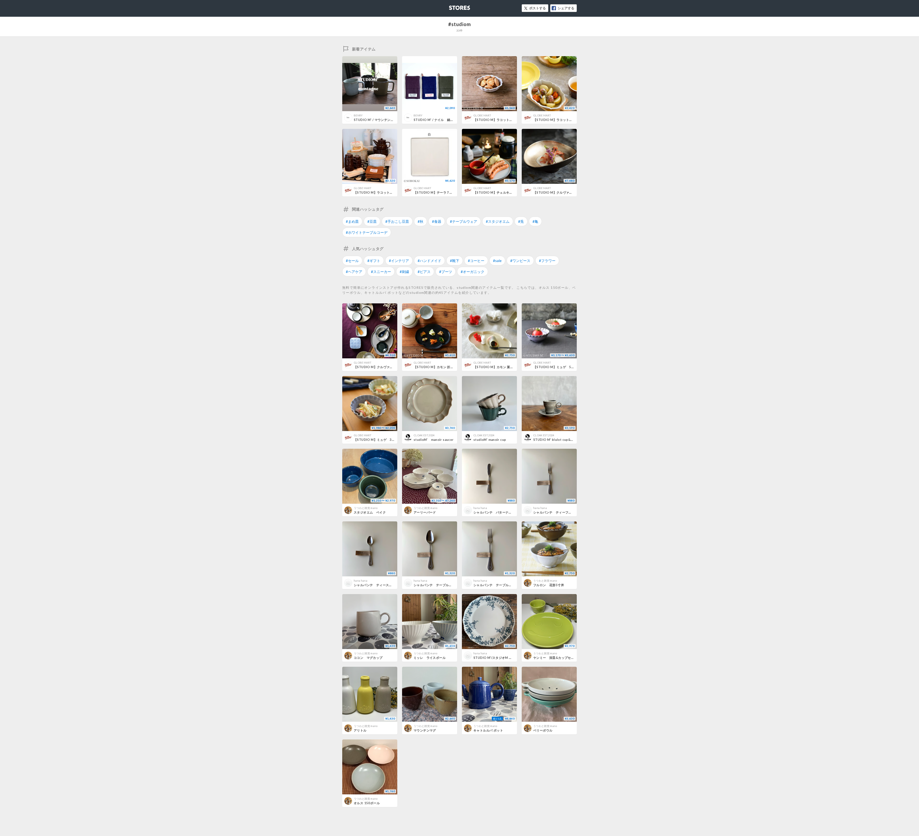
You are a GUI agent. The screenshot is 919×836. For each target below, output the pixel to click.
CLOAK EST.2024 (424, 435)
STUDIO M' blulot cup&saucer (557, 440)
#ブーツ (445, 271)
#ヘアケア (354, 271)
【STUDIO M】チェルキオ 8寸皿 (497, 192)
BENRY (358, 115)
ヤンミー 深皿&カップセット (555, 658)
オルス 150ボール (367, 803)
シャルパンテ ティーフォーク (555, 512)
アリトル (360, 730)
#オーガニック (472, 271)
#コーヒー (476, 260)
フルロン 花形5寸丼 (548, 585)
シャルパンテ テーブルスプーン (438, 585)
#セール (352, 260)
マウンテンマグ (425, 730)
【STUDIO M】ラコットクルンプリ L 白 (384, 192)
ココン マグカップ (368, 658)
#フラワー (547, 260)
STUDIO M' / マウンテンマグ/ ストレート (384, 120)
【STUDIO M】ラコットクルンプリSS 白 (504, 120)
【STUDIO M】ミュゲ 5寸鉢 (555, 367)
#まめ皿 (352, 221)
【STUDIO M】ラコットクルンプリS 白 (563, 120)
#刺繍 (404, 271)
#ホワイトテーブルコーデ (366, 232)
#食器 (436, 221)
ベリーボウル (542, 730)
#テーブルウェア (463, 221)
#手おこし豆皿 (397, 221)
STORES (451, 6)
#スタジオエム (498, 221)
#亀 (535, 221)
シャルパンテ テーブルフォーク (497, 585)
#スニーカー (381, 271)
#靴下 (454, 260)
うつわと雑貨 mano (366, 507)
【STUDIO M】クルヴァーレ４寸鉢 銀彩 (383, 367)
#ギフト (373, 260)
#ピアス (424, 271)
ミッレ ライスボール (430, 658)
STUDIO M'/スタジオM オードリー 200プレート (508, 658)
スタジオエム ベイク (370, 512)
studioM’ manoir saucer (434, 440)
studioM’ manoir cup (489, 440)
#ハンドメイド (429, 260)
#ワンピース (520, 260)
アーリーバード (425, 512)
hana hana (480, 507)
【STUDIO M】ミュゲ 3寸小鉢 (377, 440)
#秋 (420, 221)
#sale (497, 260)
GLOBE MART (482, 115)
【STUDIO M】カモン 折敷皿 (435, 367)
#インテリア (399, 260)
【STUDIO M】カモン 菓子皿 (495, 367)
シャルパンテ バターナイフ (494, 512)
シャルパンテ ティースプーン (376, 585)
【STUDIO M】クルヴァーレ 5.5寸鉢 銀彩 (564, 192)
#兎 (521, 221)
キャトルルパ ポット (488, 730)
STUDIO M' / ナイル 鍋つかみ (437, 120)
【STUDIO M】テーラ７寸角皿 (436, 192)
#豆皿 (372, 221)
